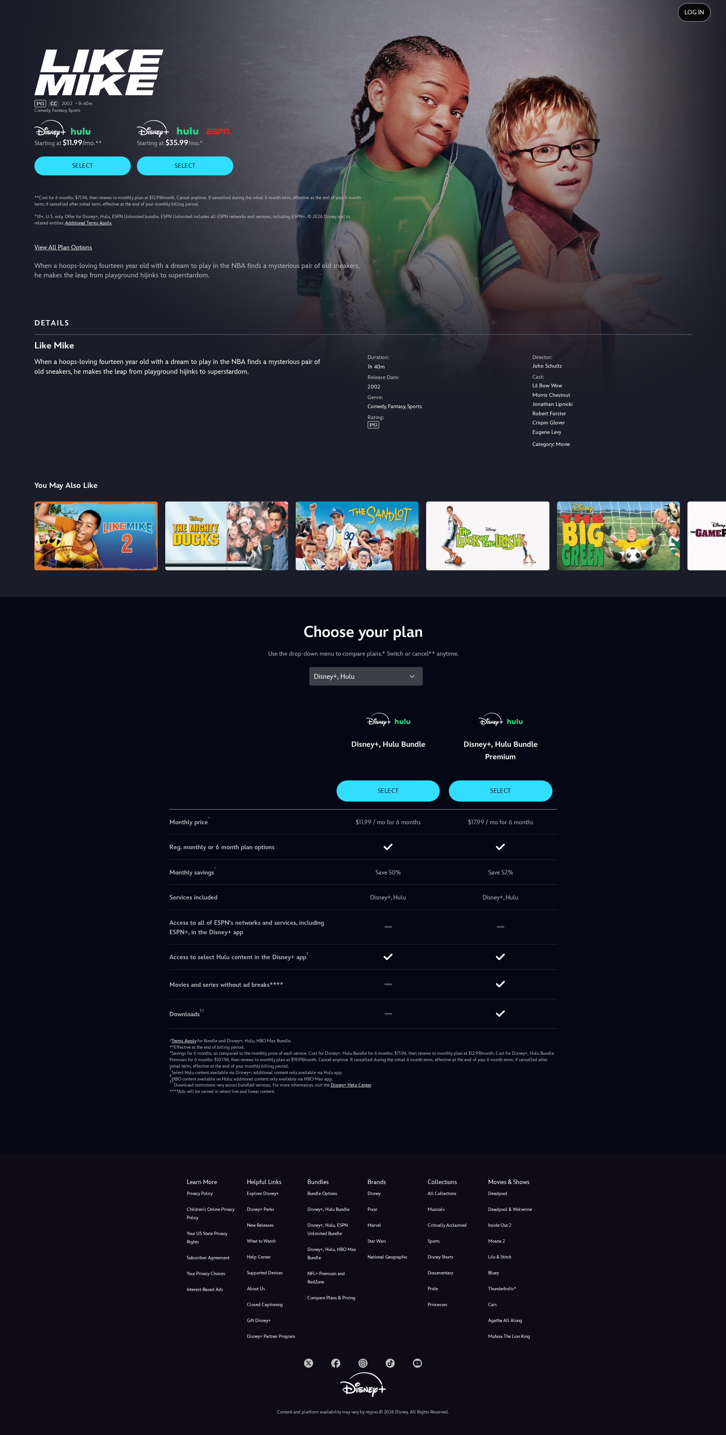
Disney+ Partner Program (271, 1336)
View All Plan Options (63, 247)
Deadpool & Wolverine (510, 1209)
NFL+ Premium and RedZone (326, 1278)
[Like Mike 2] (95, 536)
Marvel (374, 1225)
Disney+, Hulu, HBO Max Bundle (331, 1253)
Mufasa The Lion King (509, 1336)
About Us (256, 1288)
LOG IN (694, 12)
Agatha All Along (505, 1320)
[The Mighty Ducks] (226, 536)
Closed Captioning (265, 1304)
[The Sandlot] (357, 536)
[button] (272, 1182)
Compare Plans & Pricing (331, 1297)
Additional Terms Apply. (88, 223)
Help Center (259, 1257)
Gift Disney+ (259, 1320)
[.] (308, 1363)
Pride (433, 1288)
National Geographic (387, 1257)
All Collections (442, 1193)
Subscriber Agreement (208, 1257)
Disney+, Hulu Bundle (328, 1209)
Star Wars (377, 1241)
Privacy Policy (200, 1193)
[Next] (711, 535)
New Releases (260, 1225)
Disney (374, 1193)
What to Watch (261, 1241)
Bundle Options (322, 1193)
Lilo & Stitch (499, 1257)
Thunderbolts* (502, 1288)
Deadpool (497, 1193)
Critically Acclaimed (447, 1225)
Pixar (372, 1209)
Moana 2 (496, 1241)
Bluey (493, 1273)
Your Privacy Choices (206, 1273)
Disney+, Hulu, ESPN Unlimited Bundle (327, 1229)
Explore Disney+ (263, 1193)
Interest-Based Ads (205, 1289)
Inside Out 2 (499, 1225)
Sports (434, 1241)
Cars (492, 1304)
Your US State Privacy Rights (207, 1238)
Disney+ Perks (260, 1209)
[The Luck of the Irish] (487, 536)
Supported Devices (265, 1273)
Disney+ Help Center (351, 1085)
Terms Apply (184, 1040)
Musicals (436, 1209)
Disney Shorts (440, 1257)
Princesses (437, 1304)
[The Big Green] (618, 536)
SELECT (82, 165)
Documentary (440, 1273)
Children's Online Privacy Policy (210, 1213)
